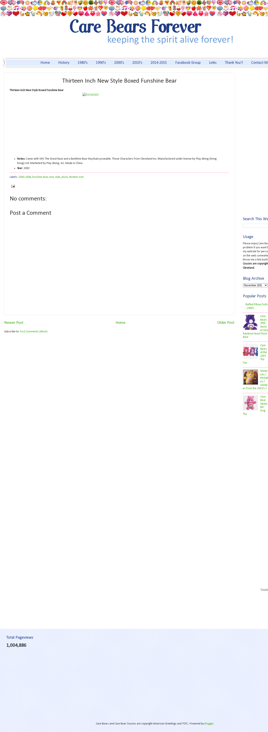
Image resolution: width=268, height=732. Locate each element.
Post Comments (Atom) (34, 331)
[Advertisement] (39, 369)
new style (54, 177)
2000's (119, 63)
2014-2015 (159, 63)
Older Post (225, 323)
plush (65, 177)
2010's (137, 63)
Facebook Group (188, 63)
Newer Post (13, 323)
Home (45, 63)
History (63, 63)
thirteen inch (76, 177)
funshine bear (40, 177)
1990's (101, 63)
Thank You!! (234, 63)
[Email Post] (12, 186)
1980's (83, 63)
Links (212, 63)
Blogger (209, 723)
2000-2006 (24, 177)
